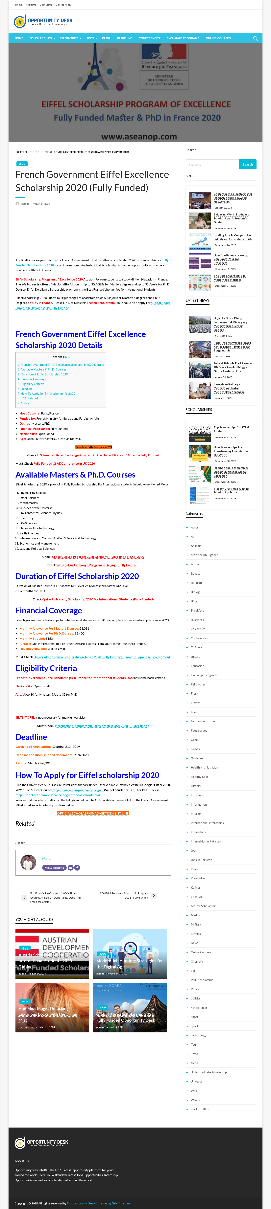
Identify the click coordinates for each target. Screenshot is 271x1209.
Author (24, 403)
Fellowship (198, 684)
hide (67, 357)
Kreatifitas (198, 878)
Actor (194, 527)
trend (194, 1063)
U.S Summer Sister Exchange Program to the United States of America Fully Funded (98, 455)
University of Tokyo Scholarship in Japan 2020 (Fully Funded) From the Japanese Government (102, 657)
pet (193, 970)
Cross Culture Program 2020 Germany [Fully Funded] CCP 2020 (98, 556)
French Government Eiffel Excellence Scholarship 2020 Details (61, 364)
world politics (200, 1109)
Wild (194, 1090)
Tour (194, 1044)
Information (199, 804)
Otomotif (197, 961)
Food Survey (199, 730)
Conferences (149, 38)
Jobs (90, 38)
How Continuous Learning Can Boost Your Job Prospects (231, 258)
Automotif (198, 564)
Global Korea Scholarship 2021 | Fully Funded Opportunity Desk (126, 1017)
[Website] (77, 868)
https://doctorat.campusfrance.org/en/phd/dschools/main (58, 795)
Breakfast (197, 610)
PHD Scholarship (202, 980)
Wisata (195, 1100)
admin (25, 203)
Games (195, 749)
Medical (196, 915)
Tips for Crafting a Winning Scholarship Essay (231, 490)
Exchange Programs (183, 38)
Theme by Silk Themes (113, 1203)
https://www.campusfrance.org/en (78, 790)
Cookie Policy (63, 4)
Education (197, 666)
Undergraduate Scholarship (209, 1072)
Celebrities (198, 629)
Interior (196, 813)
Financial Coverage (32, 379)
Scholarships (41, 38)
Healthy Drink (200, 776)
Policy (195, 989)
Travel (195, 1054)
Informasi (197, 795)
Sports (195, 1026)
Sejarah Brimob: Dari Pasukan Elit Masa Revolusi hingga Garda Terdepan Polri (233, 367)
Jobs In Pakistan (201, 860)
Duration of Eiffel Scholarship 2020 (43, 374)
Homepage (21, 152)
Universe (197, 1081)
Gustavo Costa (27, 1027)
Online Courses (218, 38)
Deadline (25, 389)
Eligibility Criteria (31, 384)
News (194, 943)
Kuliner (195, 887)
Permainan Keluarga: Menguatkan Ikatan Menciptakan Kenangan (229, 387)
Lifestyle (197, 896)
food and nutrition (203, 721)
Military (196, 924)
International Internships (207, 823)
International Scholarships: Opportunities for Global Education (231, 471)
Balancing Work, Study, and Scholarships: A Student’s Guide (231, 218)
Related (30, 398)
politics (196, 998)
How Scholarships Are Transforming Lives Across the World (231, 451)
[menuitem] (19, 38)
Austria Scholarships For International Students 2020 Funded (45, 960)
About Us (31, 4)
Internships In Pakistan (206, 841)
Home (18, 4)
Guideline (124, 38)
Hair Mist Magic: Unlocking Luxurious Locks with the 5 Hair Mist (47, 1014)
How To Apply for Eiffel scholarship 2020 (47, 393)
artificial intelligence (204, 555)
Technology (198, 1035)
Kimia (194, 869)
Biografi (196, 582)
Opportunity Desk (81, 1203)
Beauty (195, 573)
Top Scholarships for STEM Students (231, 429)
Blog (106, 38)
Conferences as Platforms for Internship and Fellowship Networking (233, 197)
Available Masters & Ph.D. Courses (42, 369)
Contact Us (46, 4)
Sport (194, 1017)
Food (194, 712)
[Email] (71, 868)
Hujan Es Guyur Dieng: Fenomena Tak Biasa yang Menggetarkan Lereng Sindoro (230, 323)
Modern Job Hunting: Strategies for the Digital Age (129, 963)
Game (194, 739)
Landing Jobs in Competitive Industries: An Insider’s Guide (233, 237)
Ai (192, 536)
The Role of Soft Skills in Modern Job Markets (230, 277)
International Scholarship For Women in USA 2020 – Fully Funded (102, 726)
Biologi (196, 592)
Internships (69, 38)
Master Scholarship (203, 906)
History (196, 786)
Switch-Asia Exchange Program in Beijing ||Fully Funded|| (98, 565)
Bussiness (197, 619)
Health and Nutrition (204, 767)
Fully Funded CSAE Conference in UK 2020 (64, 463)
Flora (194, 693)
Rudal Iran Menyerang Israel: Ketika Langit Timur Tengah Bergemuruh (232, 346)
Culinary (196, 647)
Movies (196, 933)
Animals (196, 546)
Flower (195, 703)
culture (195, 656)
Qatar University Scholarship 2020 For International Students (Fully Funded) (98, 599)
